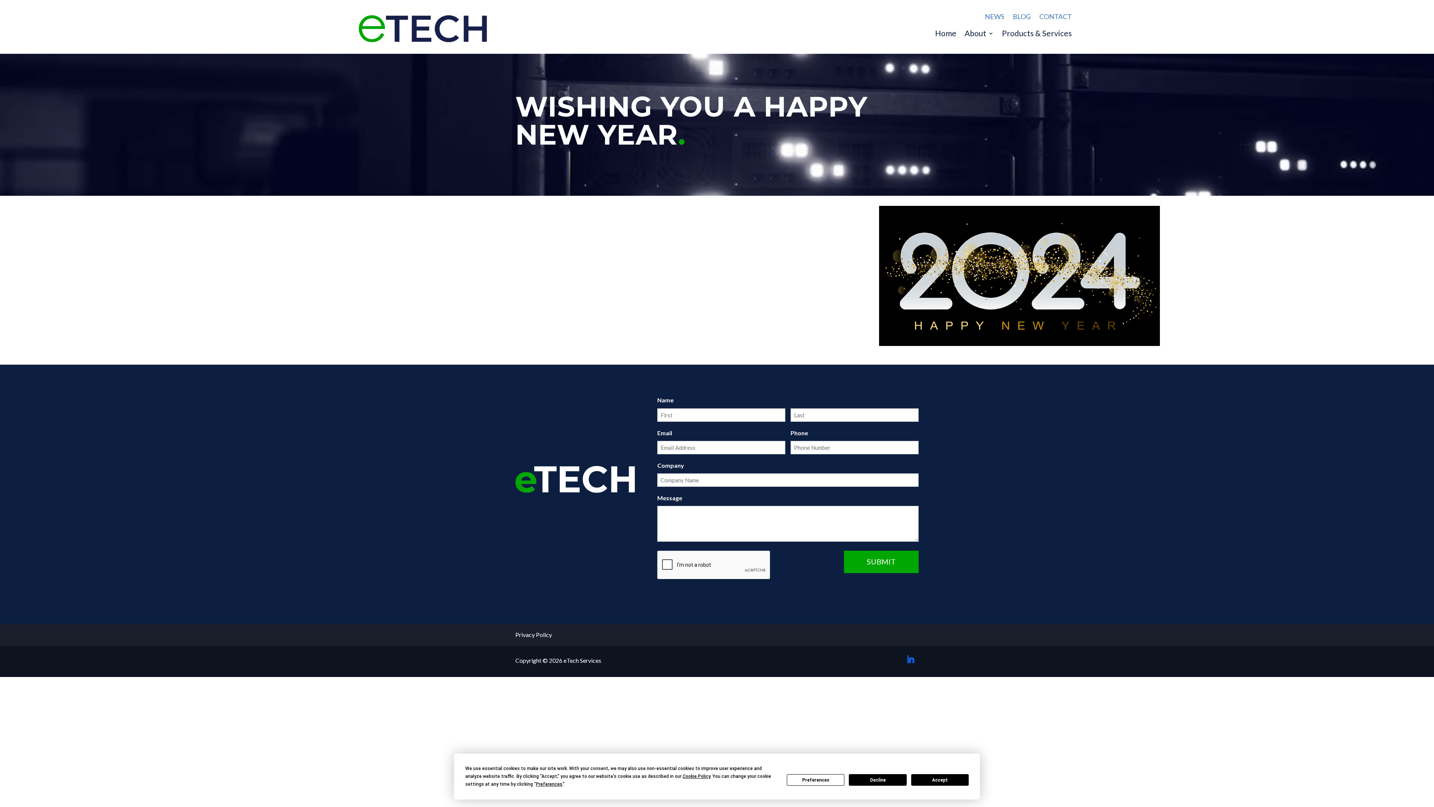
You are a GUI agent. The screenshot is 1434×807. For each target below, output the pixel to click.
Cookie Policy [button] (696, 776)
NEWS (994, 16)
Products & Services (1037, 34)
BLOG (1022, 16)
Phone (799, 432)
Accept (940, 780)
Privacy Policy (533, 634)
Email (664, 432)
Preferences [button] (549, 784)
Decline (878, 780)
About (975, 34)
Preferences (815, 780)
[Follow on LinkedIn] (910, 659)
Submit (881, 561)
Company (670, 465)
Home (945, 34)
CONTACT (1055, 16)
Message (669, 497)
